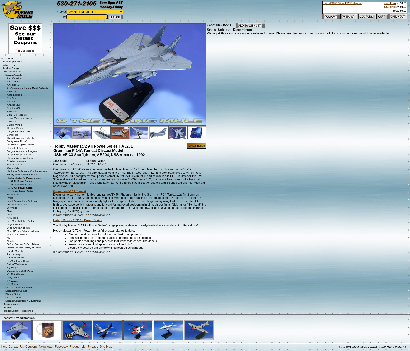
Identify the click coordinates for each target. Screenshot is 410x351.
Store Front (7, 58)
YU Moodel (13, 284)
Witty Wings (13, 277)
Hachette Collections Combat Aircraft (27, 171)
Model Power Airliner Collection (23, 231)
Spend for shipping (342, 3)
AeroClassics (14, 78)
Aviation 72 (13, 101)
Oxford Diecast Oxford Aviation (23, 244)
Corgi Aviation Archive (18, 131)
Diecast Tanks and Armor (19, 287)
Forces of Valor (15, 164)
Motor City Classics (17, 234)
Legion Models (15, 224)
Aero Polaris (13, 81)
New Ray (12, 241)
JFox (9, 211)
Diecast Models (12, 71)
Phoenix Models (15, 257)
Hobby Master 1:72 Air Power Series (77, 220)
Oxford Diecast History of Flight (24, 247)
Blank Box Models (17, 114)
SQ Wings (12, 267)
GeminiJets (13, 168)
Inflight (10, 198)
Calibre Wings (14, 124)
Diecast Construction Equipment (23, 301)
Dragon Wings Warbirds (20, 158)
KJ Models (12, 217)
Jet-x (9, 214)
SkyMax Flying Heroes (19, 261)
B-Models (12, 111)
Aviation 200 (14, 104)
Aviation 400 (14, 108)
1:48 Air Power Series (20, 184)
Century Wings (15, 128)
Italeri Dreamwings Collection (22, 201)
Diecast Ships (12, 294)
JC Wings (12, 207)
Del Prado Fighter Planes (20, 144)
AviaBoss (12, 98)
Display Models (12, 304)
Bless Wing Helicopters (19, 118)
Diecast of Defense (17, 148)
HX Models (13, 194)
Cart (391, 3)
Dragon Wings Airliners (19, 154)
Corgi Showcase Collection (21, 138)
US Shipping (391, 6)
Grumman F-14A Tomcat (69, 191)
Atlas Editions (14, 95)
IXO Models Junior (17, 204)
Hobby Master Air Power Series (24, 178)
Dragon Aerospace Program (22, 151)
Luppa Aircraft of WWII (19, 227)
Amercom (12, 91)
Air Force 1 (13, 85)
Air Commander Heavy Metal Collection (28, 88)
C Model (11, 121)
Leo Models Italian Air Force (22, 221)
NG (8, 237)
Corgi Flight (13, 134)
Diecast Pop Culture (16, 291)
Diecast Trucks (13, 297)
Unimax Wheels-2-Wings (20, 271)
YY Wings (12, 281)
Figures (8, 307)
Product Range (11, 68)
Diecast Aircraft (13, 75)
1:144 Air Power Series (20, 191)
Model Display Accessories (18, 310)
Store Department (12, 61)
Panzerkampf (14, 254)
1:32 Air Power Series (20, 181)
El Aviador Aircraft (16, 161)
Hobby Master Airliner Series (22, 174)
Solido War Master (17, 264)
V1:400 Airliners (15, 274)
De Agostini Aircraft (17, 141)
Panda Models (15, 251)
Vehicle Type (9, 65)
